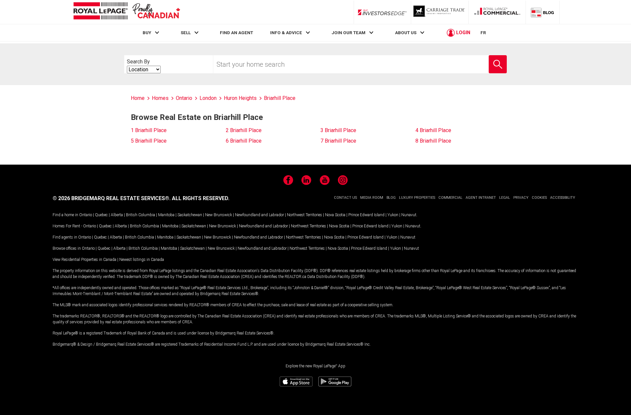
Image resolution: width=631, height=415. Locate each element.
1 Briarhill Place (149, 130)
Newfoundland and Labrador (259, 215)
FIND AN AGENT (236, 32)
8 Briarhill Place (433, 141)
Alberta (117, 215)
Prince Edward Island (366, 215)
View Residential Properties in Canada (84, 259)
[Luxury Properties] (439, 12)
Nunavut (408, 215)
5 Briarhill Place (149, 141)
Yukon (392, 215)
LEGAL (504, 198)
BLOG (391, 198)
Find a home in (65, 215)
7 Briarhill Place (338, 141)
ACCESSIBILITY (562, 198)
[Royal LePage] (126, 12)
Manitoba (166, 215)
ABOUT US (405, 32)
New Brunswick (218, 215)
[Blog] (542, 12)
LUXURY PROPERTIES (417, 198)
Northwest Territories (304, 215)
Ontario (85, 215)
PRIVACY (520, 198)
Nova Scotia (335, 215)
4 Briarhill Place (433, 130)
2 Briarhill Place (244, 130)
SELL (186, 32)
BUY (147, 32)
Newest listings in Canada (141, 259)
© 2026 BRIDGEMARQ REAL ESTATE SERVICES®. (112, 198)
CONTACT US (345, 198)
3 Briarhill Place (338, 130)
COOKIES (539, 198)
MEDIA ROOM (371, 198)
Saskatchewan (189, 215)
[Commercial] (497, 12)
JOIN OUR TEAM (348, 32)
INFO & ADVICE (286, 32)
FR (483, 32)
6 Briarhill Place (244, 141)
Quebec (101, 215)
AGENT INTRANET (481, 198)
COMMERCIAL (450, 198)
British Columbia (140, 215)
